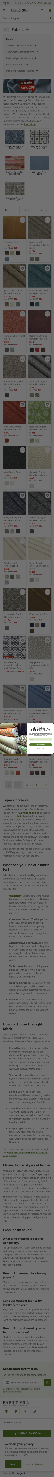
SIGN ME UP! (40, 744)
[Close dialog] (52, 725)
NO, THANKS (40, 748)
